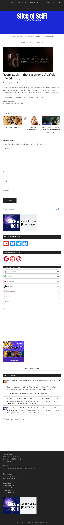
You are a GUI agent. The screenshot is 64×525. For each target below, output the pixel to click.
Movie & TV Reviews (32, 368)
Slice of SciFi (32, 17)
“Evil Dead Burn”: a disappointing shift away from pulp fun (30, 380)
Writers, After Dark (9, 485)
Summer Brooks (12, 408)
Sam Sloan (17, 83)
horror (11, 103)
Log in (46, 522)
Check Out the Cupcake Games (29, 393)
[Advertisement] (33, 27)
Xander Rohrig (12, 393)
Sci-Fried (13, 479)
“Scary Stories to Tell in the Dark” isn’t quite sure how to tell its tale (51, 129)
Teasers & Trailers (18, 103)
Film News (12, 101)
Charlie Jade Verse (9, 490)
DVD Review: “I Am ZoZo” (12, 127)
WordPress (41, 522)
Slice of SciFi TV (8, 493)
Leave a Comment (27, 83)
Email (5, 181)
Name (5, 172)
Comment (6, 148)
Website (6, 190)
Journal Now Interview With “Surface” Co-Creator (30, 387)
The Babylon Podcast (10, 488)
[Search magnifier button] (59, 209)
